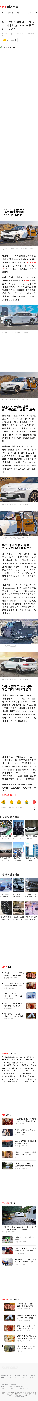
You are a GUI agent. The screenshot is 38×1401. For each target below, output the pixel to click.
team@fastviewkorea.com (30, 1396)
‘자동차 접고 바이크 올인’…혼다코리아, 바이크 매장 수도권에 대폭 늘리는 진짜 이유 (31, 895)
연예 (23, 13)
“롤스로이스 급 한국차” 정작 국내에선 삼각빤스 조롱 (18, 918)
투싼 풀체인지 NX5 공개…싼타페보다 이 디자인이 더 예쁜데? (18, 895)
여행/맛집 (9, 13)
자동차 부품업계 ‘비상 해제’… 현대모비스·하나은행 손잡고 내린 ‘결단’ (5, 895)
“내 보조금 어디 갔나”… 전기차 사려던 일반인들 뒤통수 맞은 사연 (25, 1270)
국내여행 (7, 1018)
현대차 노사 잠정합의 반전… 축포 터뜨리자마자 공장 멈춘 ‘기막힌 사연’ (5, 837)
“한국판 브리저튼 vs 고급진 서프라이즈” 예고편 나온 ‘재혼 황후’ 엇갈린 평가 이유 (25, 1163)
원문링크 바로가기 (9, 795)
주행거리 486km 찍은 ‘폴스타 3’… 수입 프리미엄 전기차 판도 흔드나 (31, 837)
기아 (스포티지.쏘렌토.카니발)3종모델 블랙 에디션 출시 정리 (6, 859)
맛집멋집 (7, 978)
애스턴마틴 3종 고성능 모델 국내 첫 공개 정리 (18, 837)
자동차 (6, 998)
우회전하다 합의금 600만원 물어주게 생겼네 (31, 918)
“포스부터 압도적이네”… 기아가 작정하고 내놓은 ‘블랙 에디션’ (5, 918)
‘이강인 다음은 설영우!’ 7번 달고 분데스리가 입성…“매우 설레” (14, 985)
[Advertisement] (19, 353)
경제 (29, 13)
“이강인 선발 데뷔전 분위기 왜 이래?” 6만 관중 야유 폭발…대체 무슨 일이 (25, 1259)
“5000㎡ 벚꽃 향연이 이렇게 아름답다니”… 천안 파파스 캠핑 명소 (25, 1152)
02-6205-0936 (7, 1396)
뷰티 (17, 13)
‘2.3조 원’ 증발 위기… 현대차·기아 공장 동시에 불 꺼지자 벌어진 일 (31, 859)
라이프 (17, 1250)
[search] (34, 6)
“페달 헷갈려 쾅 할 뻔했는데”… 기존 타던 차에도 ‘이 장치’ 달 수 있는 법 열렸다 (18, 859)
